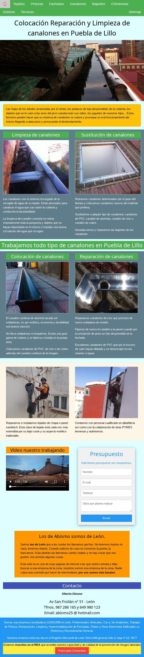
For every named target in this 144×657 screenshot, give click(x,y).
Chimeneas (119, 4)
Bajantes (98, 4)
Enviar (106, 518)
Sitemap (135, 12)
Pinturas (37, 4)
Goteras (9, 12)
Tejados (19, 4)
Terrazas (27, 12)
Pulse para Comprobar (72, 650)
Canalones (78, 4)
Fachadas (56, 4)
